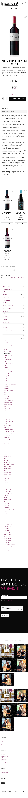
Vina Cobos (6, 530)
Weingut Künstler (7, 538)
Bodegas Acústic (8, 373)
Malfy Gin (6, 485)
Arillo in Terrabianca (8, 363)
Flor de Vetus (7, 443)
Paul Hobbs (6, 505)
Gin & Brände (6, 303)
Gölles (5, 458)
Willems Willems (7, 540)
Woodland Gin (7, 542)
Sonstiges (5, 327)
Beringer (6, 365)
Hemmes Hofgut (7, 468)
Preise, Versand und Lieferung (6, 762)
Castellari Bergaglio (8, 400)
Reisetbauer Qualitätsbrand (10, 509)
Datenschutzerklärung (5, 756)
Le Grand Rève (7, 478)
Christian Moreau (8, 410)
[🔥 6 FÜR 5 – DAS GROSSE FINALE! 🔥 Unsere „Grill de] (21, 651)
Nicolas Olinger (7, 499)
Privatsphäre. (10, 600)
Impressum (3, 754)
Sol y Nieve (6, 518)
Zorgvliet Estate (7, 551)
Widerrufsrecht (4, 759)
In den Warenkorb (18, 99)
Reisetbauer (6, 507)
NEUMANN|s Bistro (4, 746)
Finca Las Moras (7, 441)
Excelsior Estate (7, 439)
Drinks (4, 292)
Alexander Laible (7, 351)
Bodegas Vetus (7, 380)
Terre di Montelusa (8, 524)
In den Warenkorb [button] (21, 223)
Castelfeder (6, 398)
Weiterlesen (7, 223)
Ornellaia (6, 501)
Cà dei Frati (6, 388)
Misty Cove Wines (8, 493)
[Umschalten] (23, 295)
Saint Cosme (7, 513)
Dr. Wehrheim (7, 435)
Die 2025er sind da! (7, 289)
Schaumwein (6, 322)
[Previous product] (15, 270)
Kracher (5, 476)
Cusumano (6, 427)
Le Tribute (6, 481)
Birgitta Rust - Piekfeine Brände (11, 371)
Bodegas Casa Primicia (9, 375)
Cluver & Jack (7, 415)
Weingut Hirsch (7, 536)
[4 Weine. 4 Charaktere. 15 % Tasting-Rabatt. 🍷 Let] (7, 651)
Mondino (6, 495)
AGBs (2, 757)
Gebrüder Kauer (7, 450)
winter (4, 336)
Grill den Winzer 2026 (8, 305)
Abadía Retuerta (7, 343)
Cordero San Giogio (8, 421)
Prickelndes (5, 314)
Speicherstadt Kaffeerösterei (10, 520)
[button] (21, 3)
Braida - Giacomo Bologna (10, 384)
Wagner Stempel (7, 534)
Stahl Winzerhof (7, 522)
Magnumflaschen (7, 308)
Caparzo (6, 394)
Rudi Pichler (6, 511)
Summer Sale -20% (7, 330)
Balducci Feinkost (7, 286)
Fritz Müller (6, 448)
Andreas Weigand (8, 359)
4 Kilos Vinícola (7, 340)
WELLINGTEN (3, 743)
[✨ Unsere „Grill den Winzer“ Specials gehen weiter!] (7, 665)
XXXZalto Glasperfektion (9, 544)
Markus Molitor (7, 489)
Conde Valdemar (7, 419)
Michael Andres (7, 491)
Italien (12, 277)
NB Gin (5, 497)
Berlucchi (6, 367)
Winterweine (20, 277)
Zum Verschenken (7, 554)
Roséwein (5, 316)
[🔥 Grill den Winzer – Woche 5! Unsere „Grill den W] (7, 679)
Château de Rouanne (8, 408)
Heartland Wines (7, 466)
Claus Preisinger (7, 413)
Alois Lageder (7, 353)
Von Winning (7, 532)
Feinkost (5, 294)
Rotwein (5, 319)
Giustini (5, 454)
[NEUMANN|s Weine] (10, 3)
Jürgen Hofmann (8, 474)
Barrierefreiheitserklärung (6, 763)
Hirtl (5, 470)
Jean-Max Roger (7, 472)
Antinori (5, 361)
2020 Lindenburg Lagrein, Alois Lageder (7, 252)
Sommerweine (6, 324)
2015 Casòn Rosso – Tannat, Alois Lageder (7, 213)
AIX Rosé (6, 349)
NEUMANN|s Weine (5, 773)
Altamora (6, 357)
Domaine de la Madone (9, 433)
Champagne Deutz (8, 402)
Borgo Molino (7, 382)
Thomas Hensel (7, 526)
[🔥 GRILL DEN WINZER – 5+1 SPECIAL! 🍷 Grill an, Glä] (21, 665)
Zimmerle (6, 548)
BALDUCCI (3, 744)
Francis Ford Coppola (9, 445)
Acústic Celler (7, 347)
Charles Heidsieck (8, 404)
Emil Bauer (6, 437)
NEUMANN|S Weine (5, 772)
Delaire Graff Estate (8, 429)
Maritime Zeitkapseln (8, 487)
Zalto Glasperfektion (8, 546)
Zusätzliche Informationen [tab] (8, 111)
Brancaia (6, 386)
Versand (14, 88)
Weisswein (5, 333)
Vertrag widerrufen (4, 760)
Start (2, 266)
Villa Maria (6, 528)
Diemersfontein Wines (9, 431)
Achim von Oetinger (8, 345)
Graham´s (6, 460)
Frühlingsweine (6, 300)
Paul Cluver (6, 503)
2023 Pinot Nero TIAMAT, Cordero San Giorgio (21, 214)
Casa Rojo (6, 396)
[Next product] (13, 270)
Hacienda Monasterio (9, 464)
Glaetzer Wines (7, 456)
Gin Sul (5, 452)
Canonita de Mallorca (8, 390)
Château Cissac (7, 406)
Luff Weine (6, 483)
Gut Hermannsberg (8, 462)
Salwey (5, 515)
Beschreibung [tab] (5, 108)
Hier (3, 179)
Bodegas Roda (7, 378)
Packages (5, 311)
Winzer (4, 338)
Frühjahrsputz (6, 297)
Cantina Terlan (7, 392)
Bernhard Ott (7, 369)
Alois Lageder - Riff (8, 355)
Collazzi (5, 417)
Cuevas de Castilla (8, 425)
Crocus (5, 423)
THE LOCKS (3, 741)
